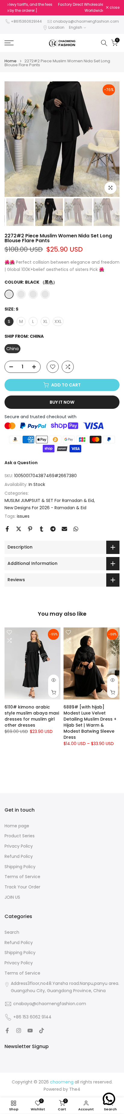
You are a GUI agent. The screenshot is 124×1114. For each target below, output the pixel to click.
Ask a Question (21, 463)
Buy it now (62, 402)
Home (11, 61)
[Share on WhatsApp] (76, 529)
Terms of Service (22, 877)
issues (23, 516)
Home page (17, 826)
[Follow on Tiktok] (41, 1030)
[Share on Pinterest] (30, 529)
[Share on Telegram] (53, 529)
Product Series (20, 836)
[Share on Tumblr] (41, 529)
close (114, 7)
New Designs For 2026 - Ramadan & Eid (45, 508)
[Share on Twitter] (18, 529)
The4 (74, 1089)
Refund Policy (19, 856)
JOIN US (12, 897)
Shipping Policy (20, 867)
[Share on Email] (64, 529)
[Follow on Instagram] (18, 1030)
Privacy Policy (19, 846)
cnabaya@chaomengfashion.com (86, 21)
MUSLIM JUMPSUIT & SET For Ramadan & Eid (49, 500)
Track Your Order (22, 887)
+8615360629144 (26, 21)
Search (12, 932)
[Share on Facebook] (7, 529)
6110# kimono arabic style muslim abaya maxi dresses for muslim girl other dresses (32, 716)
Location (56, 27)
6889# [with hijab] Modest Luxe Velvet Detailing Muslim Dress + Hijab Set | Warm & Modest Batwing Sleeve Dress (90, 722)
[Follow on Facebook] (7, 1030)
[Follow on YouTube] (30, 1030)
